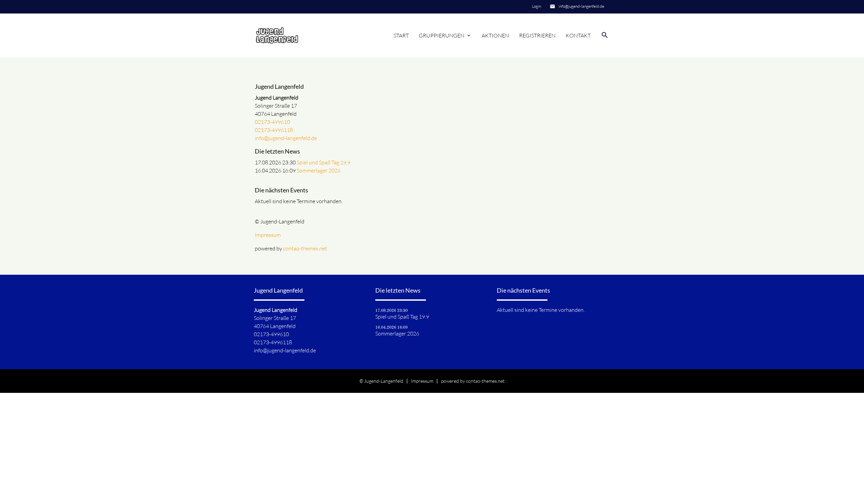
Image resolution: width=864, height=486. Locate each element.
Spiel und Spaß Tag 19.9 (323, 162)
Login (536, 6)
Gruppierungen (445, 35)
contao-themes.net (305, 248)
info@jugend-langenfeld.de (581, 6)
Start (401, 35)
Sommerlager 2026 (319, 170)
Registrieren (537, 35)
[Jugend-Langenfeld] (277, 35)
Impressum (268, 235)
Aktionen (495, 35)
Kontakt (578, 35)
